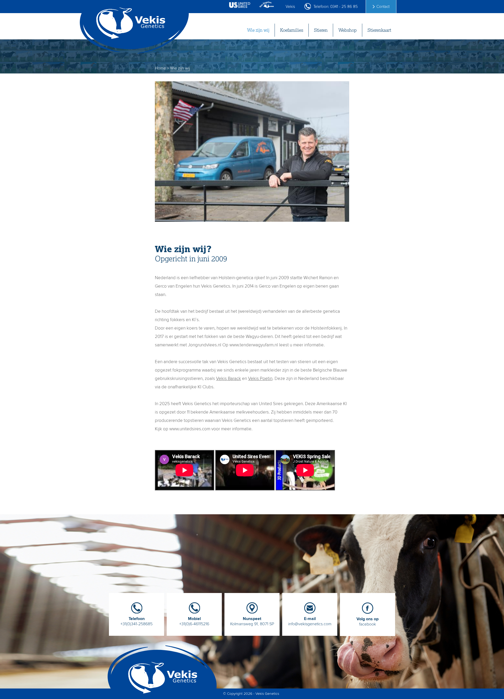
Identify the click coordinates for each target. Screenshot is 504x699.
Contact (383, 6)
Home (160, 68)
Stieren (321, 30)
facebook (367, 621)
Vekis (290, 6)
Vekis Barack (228, 378)
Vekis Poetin (260, 378)
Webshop (347, 30)
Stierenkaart (379, 30)
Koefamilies (291, 30)
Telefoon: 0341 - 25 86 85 (335, 6)
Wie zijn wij (258, 30)
